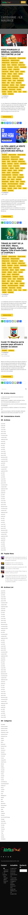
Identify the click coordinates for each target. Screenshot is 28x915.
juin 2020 (3, 542)
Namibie (12, 85)
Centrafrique (23, 67)
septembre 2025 (4, 439)
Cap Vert (16, 67)
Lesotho (4, 80)
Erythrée (22, 71)
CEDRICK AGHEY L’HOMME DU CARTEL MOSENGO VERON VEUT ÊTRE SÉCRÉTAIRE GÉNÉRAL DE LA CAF (13, 401)
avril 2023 (3, 477)
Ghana (3, 76)
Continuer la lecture (7, 116)
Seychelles (4, 89)
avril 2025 (3, 449)
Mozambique (5, 85)
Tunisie (24, 91)
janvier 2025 (3, 455)
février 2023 (3, 480)
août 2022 (3, 490)
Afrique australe (12, 58)
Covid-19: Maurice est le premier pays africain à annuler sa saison (12, 344)
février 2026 (3, 431)
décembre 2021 (4, 506)
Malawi (3, 82)
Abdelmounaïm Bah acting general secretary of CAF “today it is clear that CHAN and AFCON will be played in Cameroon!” (16, 559)
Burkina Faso (21, 65)
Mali (8, 82)
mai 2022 (3, 496)
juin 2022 (3, 494)
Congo (10, 69)
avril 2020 (3, 546)
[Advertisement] (14, 19)
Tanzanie (10, 91)
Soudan (4, 91)
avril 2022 (3, 498)
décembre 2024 (4, 457)
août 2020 (3, 538)
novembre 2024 (4, 459)
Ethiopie (10, 73)
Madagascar (20, 80)
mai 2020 (3, 544)
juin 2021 (3, 518)
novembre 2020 (4, 532)
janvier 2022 (3, 504)
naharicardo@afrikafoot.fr (6, 871)
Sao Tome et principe (13, 87)
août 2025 (3, 441)
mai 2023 (3, 475)
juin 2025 (3, 445)
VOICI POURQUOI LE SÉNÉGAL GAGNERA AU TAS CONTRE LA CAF (12, 52)
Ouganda (22, 85)
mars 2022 (3, 500)
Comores (4, 69)
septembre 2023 (4, 471)
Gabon (15, 73)
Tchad (15, 91)
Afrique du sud (14, 62)
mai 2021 (3, 520)
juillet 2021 (3, 516)
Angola (3, 65)
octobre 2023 (4, 469)
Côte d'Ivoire (5, 71)
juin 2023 (3, 473)
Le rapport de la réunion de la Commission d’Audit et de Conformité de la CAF (12, 397)
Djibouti (11, 71)
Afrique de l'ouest (15, 60)
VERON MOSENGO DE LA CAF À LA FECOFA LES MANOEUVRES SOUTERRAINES (14, 405)
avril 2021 (3, 522)
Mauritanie (18, 82)
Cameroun (10, 67)
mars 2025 (3, 451)
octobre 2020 (4, 534)
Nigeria (16, 283)
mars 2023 (3, 479)
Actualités (4, 58)
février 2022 (3, 502)
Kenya (21, 78)
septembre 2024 (4, 461)
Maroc (12, 82)
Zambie (4, 94)
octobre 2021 (4, 510)
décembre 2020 (4, 530)
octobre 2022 (4, 486)
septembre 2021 (4, 512)
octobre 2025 (4, 437)
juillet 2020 (3, 540)
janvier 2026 (3, 433)
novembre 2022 (4, 484)
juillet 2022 (3, 492)
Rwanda (4, 87)
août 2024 (3, 463)
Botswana (14, 65)
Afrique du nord (5, 62)
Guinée (8, 76)
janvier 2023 (3, 482)
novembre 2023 (4, 467)
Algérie (21, 62)
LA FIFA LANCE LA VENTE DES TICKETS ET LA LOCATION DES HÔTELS (13, 148)
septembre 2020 (4, 536)
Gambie (20, 73)
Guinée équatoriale (6, 78)
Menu (23, 2)
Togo (20, 91)
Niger (17, 85)
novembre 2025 (4, 435)
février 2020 (3, 550)
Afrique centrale (21, 58)
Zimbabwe (10, 94)
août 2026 (3, 423)
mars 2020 (3, 548)
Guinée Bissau (15, 76)
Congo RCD (16, 69)
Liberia (9, 80)
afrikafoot (5, 96)
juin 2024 (3, 465)
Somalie (19, 89)
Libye (14, 80)
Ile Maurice (15, 78)
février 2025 (3, 453)
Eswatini (4, 73)
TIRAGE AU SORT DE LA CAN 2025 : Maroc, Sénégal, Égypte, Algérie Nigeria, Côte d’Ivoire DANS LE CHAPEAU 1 (14, 248)
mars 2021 (3, 524)
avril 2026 (3, 427)
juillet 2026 (3, 425)
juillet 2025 (3, 443)
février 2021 (3, 526)
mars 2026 (3, 429)
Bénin (8, 65)
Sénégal (22, 87)
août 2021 (3, 514)
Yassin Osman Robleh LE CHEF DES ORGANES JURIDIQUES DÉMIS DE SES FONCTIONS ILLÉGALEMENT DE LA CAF (13, 412)
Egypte (17, 71)
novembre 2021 (4, 508)
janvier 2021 (3, 528)
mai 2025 (3, 447)
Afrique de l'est (5, 60)
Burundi (4, 67)
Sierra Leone (12, 89)
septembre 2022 (4, 488)
